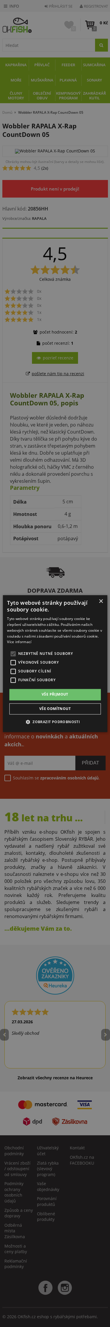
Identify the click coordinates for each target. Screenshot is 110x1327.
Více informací (19, 642)
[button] (55, 722)
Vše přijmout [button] (55, 694)
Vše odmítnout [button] (55, 708)
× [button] (101, 601)
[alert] (55, 663)
